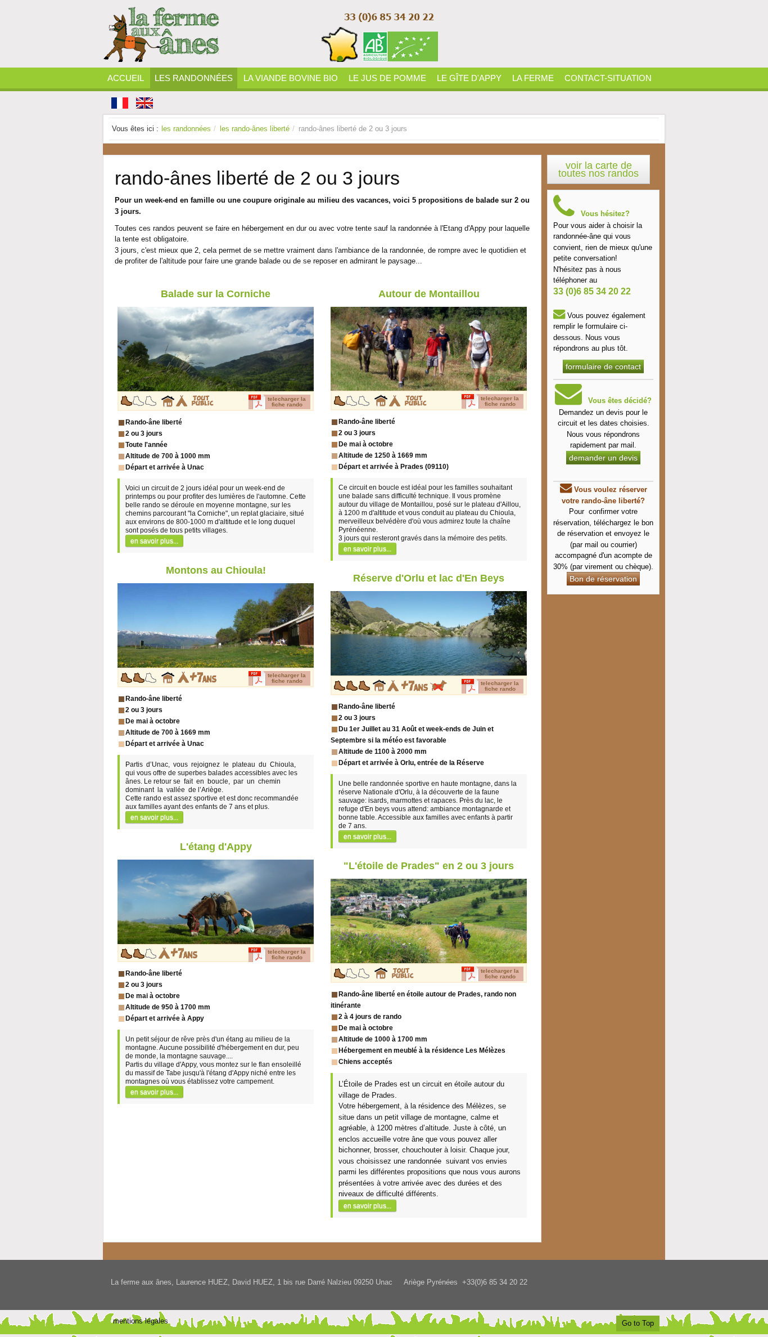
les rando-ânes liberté (255, 128)
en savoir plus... (154, 540)
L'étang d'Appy (216, 846)
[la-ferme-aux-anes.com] (271, 34)
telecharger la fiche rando (287, 402)
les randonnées (186, 128)
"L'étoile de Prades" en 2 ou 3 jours (429, 865)
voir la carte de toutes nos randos (598, 169)
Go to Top (638, 1323)
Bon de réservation (603, 578)
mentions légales (140, 1321)
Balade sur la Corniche (215, 293)
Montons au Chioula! (216, 570)
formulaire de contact (603, 366)
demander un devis (603, 457)
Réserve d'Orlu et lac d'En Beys (428, 578)
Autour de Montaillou (429, 293)
